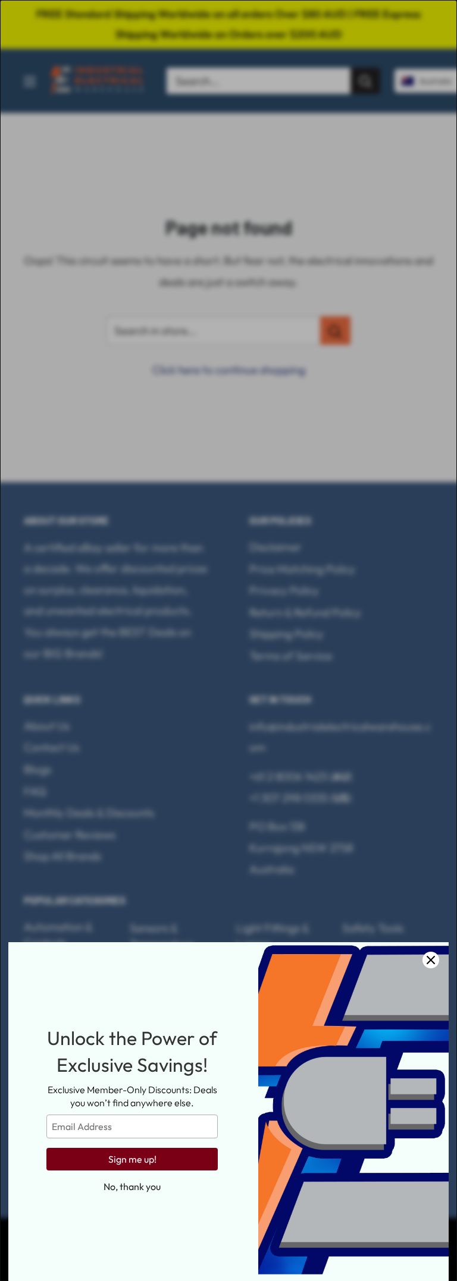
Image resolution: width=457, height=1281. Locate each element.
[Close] (430, 960)
